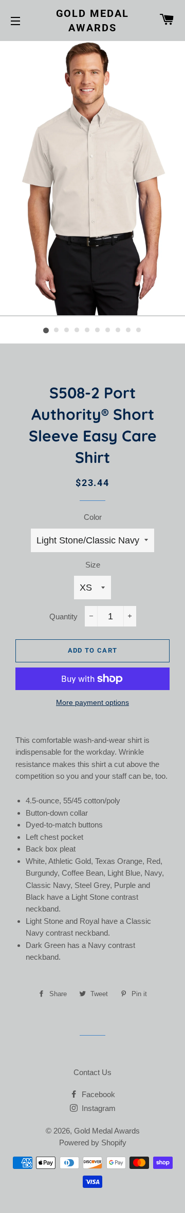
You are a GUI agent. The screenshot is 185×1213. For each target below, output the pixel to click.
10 (139, 331)
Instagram (98, 1108)
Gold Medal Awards (93, 20)
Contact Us (92, 1072)
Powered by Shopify (92, 1142)
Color (93, 517)
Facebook (97, 1094)
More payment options (92, 702)
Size (92, 564)
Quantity (63, 616)
